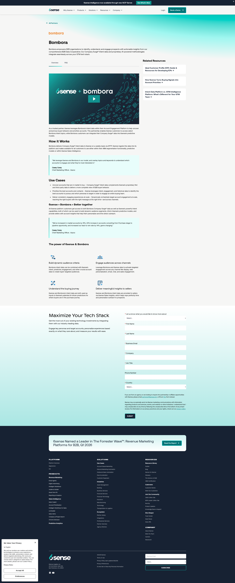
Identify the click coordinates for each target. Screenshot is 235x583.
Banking (99, 488)
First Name (129, 324)
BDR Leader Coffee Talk (152, 500)
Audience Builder (54, 489)
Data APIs (148, 522)
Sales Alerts (52, 514)
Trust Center (149, 516)
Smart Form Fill (53, 492)
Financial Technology (103, 496)
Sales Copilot (52, 502)
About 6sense (149, 531)
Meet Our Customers (151, 490)
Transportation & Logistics (104, 508)
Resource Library (151, 463)
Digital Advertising (54, 483)
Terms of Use (101, 558)
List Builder (52, 511)
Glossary (147, 475)
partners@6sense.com (149, 397)
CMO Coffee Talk (150, 497)
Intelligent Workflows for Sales (58, 508)
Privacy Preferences (103, 563)
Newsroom (148, 539)
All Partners (52, 23)
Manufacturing (101, 502)
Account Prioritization (55, 505)
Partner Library (101, 515)
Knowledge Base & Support (153, 509)
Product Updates (150, 506)
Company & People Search (57, 517)
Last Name (129, 334)
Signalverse (52, 466)
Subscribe (165, 568)
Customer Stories (150, 488)
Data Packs (148, 519)
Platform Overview (54, 463)
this (164, 397)
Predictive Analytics (56, 523)
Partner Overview (102, 524)
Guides (147, 466)
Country (128, 383)
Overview (54, 63)
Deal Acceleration (102, 475)
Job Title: (129, 363)
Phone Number (130, 373)
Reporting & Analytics (55, 495)
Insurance (100, 499)
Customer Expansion (103, 478)
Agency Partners (102, 527)
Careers (147, 537)
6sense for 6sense (150, 472)
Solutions (92, 10)
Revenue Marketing (55, 477)
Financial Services (102, 493)
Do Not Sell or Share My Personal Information (110, 566)
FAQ (66, 63)
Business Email (131, 343)
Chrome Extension (54, 519)
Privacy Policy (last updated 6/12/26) (107, 560)
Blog (146, 469)
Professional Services (103, 521)
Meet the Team (149, 534)
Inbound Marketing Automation (106, 469)
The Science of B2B (151, 478)
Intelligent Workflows (55, 486)
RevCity (147, 503)
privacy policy (181, 409)
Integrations (100, 518)
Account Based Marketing (104, 466)
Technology (100, 505)
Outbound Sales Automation (105, 472)
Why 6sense (68, 10)
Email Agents (52, 480)
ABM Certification (150, 481)
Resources (104, 10)
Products (80, 10)
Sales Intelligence (55, 499)
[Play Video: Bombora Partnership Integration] (94, 99)
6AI (50, 469)
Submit (130, 416)
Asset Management (103, 485)
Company (116, 10)
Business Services (102, 490)
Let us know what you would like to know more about (145, 314)
